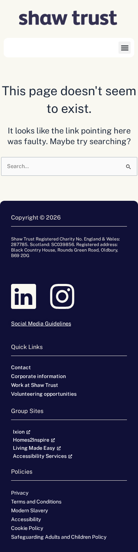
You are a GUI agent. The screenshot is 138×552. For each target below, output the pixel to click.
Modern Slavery (29, 510)
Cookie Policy (27, 528)
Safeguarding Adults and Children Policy (58, 537)
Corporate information (38, 376)
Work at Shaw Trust (34, 385)
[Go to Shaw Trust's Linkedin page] (30, 296)
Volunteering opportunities (44, 394)
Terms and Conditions (36, 502)
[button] (124, 48)
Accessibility (26, 519)
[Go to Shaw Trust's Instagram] (69, 296)
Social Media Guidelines (41, 323)
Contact (21, 367)
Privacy (19, 493)
